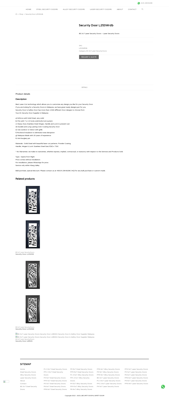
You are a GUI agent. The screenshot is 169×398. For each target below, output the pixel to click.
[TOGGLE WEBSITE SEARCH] (142, 9)
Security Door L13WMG (25, 329)
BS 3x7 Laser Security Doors (96, 51)
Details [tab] (84, 87)
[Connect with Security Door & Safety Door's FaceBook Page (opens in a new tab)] (6, 383)
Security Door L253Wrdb (34, 14)
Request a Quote (88, 57)
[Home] (16, 14)
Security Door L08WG (24, 341)
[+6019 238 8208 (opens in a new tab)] (163, 386)
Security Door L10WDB (25, 254)
